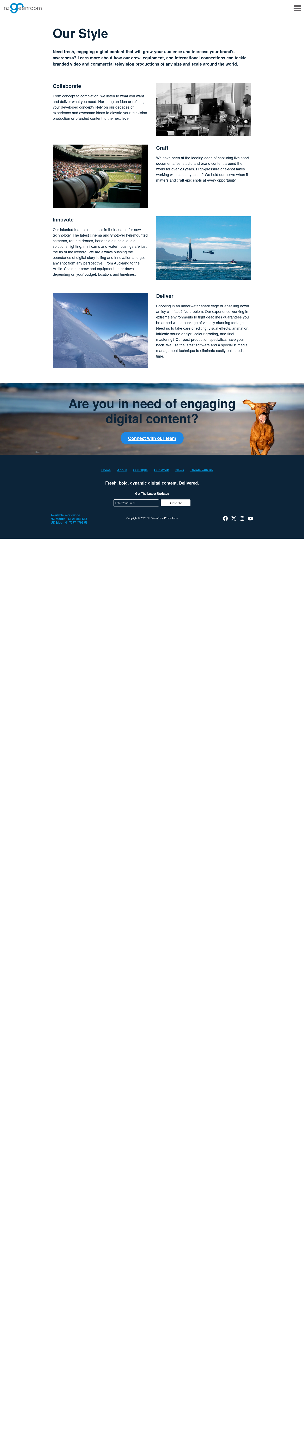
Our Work (161, 470)
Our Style (140, 470)
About (122, 470)
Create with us (201, 470)
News (179, 470)
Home (106, 470)
